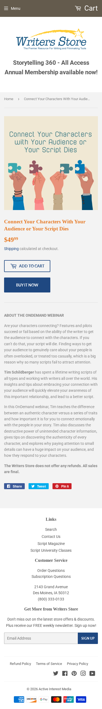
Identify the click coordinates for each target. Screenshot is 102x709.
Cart (90, 8)
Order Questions (51, 570)
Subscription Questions (51, 576)
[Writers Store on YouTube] (92, 674)
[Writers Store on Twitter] (55, 674)
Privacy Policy (77, 664)
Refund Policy (20, 664)
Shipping (11, 248)
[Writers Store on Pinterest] (74, 674)
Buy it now (27, 285)
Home (8, 99)
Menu (15, 8)
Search (51, 529)
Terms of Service (49, 664)
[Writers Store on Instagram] (83, 674)
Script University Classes (51, 550)
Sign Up (87, 638)
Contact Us (51, 536)
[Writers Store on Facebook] (65, 674)
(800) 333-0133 (51, 599)
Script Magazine (51, 543)
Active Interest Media (55, 689)
